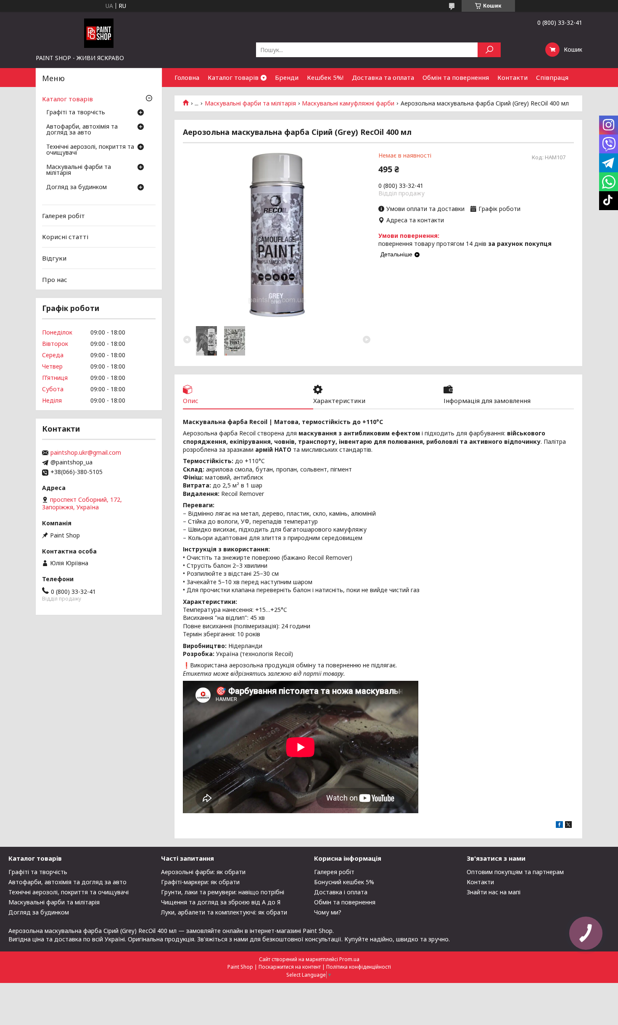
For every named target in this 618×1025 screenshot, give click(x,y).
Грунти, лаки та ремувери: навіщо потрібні (222, 892)
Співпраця (552, 77)
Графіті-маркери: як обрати (200, 882)
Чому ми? (327, 912)
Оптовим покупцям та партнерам (515, 872)
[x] (568, 826)
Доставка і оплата (340, 892)
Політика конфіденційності (358, 966)
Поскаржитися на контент (290, 966)
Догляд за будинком (76, 187)
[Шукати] (489, 49)
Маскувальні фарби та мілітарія (250, 103)
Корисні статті (65, 236)
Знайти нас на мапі (493, 892)
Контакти (512, 77)
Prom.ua (349, 959)
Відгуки (54, 258)
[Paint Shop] (98, 32)
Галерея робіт (63, 215)
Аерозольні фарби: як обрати (203, 872)
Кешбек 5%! (325, 77)
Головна (186, 77)
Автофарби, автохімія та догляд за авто (82, 130)
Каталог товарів (233, 77)
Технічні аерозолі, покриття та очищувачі (90, 150)
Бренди (286, 77)
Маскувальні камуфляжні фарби (348, 103)
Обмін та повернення (456, 77)
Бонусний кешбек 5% (344, 882)
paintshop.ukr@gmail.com (85, 452)
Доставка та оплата (383, 77)
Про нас (54, 279)
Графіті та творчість (75, 112)
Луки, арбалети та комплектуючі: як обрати (224, 912)
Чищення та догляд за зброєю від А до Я (220, 902)
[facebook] (559, 826)
